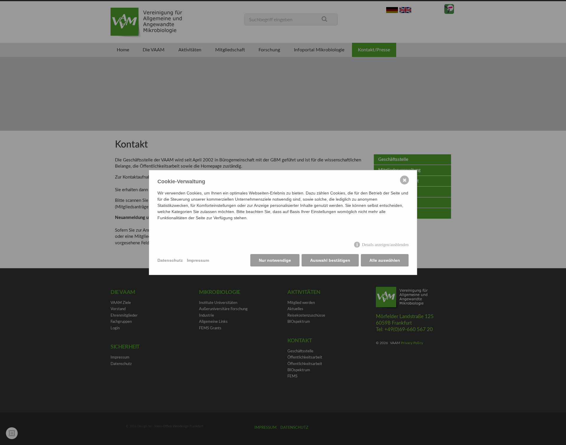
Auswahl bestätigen (330, 260)
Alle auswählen (384, 260)
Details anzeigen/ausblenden (385, 245)
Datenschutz (170, 260)
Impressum (198, 260)
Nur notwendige (275, 260)
